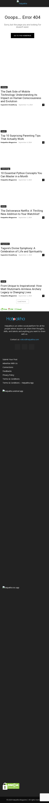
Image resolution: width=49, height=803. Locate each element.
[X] (31, 346)
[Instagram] (24, 346)
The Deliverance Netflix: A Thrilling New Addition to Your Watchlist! (22, 212)
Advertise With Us (10, 363)
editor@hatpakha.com (29, 339)
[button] (4, 3)
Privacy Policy (8, 375)
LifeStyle (4, 87)
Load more (22, 301)
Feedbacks (7, 371)
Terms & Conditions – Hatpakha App (18, 383)
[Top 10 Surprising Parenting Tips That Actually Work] (22, 121)
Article (3, 206)
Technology (5, 169)
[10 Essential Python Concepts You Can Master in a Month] (22, 159)
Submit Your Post (10, 359)
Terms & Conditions (11, 379)
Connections (8, 367)
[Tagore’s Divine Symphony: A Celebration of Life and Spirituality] (22, 234)
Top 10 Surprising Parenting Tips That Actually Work (21, 137)
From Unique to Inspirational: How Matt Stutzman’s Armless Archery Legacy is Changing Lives (21, 289)
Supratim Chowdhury (9, 105)
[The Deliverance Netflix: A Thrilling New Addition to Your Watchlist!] (22, 196)
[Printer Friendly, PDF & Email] (11, 310)
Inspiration (5, 244)
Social (3, 281)
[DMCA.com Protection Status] (11, 789)
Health (3, 131)
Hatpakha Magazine (9, 142)
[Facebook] (17, 346)
